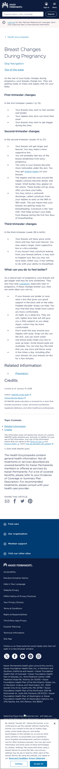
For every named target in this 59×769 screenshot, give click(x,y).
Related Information (15, 426)
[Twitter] (6, 656)
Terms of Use (35, 442)
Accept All (38, 764)
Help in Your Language (14, 584)
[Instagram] (38, 656)
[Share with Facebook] (15, 501)
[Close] (55, 723)
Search (51, 14)
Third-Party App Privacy (15, 620)
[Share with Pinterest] (30, 501)
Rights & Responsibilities (15, 614)
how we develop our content (38, 444)
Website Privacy (11, 590)
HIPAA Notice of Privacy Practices (20, 596)
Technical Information (14, 633)
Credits (8, 429)
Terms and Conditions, (18, 758)
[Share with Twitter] (22, 501)
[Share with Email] (7, 501)
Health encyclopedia (17, 37)
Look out (11, 22)
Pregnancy (21, 373)
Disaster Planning (12, 627)
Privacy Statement (37, 758)
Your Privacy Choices (14, 602)
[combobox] (22, 14)
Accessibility (10, 572)
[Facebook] (14, 656)
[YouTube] (22, 656)
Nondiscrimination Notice (16, 578)
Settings (18, 764)
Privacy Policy (10, 444)
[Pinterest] (30, 656)
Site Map (8, 639)
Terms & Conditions (13, 608)
